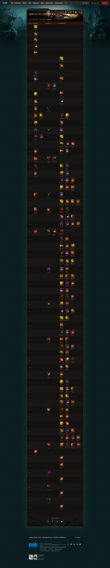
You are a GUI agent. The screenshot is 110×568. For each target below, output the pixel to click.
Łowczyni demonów (42, 14)
